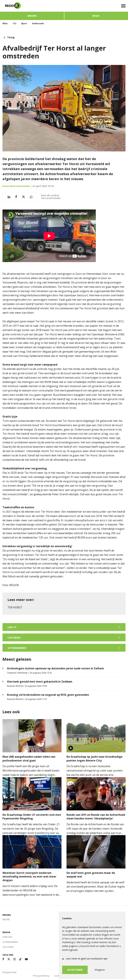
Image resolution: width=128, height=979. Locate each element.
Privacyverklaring (41, 975)
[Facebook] (3, 959)
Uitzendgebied (10, 942)
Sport (24, 23)
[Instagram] (14, 959)
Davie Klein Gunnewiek (16, 186)
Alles (5, 23)
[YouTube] (26, 959)
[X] (8, 959)
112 (14, 23)
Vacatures (8, 947)
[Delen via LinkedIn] (9, 197)
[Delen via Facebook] (16, 197)
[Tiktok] (20, 959)
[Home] (32, 6)
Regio (96, 15)
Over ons (7, 937)
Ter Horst (15, 607)
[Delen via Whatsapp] (31, 197)
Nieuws (32, 15)
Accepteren (74, 969)
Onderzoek (38, 23)
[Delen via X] (24, 197)
